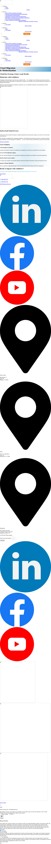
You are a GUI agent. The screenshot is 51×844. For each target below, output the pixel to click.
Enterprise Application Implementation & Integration (16, 14)
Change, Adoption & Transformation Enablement (15, 20)
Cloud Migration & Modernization (12, 15)
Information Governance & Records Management (15, 16)
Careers (6, 8)
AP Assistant (8, 24)
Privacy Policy (3, 802)
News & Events (28, 31)
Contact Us (27, 33)
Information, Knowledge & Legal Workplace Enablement (17, 17)
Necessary (4, 830)
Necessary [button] (2, 829)
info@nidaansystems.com (5, 184)
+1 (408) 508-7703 (4, 179)
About (6, 7)
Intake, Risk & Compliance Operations (13, 13)
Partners (28, 9)
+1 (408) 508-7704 (4, 181)
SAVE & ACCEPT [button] (4, 841)
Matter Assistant (28, 25)
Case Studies (8, 30)
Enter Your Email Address (5, 538)
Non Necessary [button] (3, 835)
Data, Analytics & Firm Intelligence (12, 19)
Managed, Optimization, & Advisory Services (28, 21)
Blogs (6, 29)
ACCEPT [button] (11, 814)
